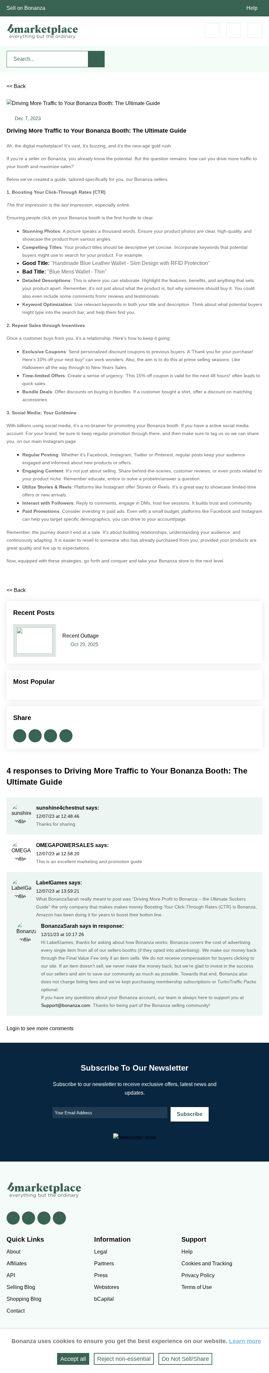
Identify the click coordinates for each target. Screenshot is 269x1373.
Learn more (245, 1341)
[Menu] (255, 30)
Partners (104, 1263)
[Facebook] (13, 1218)
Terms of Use (196, 1287)
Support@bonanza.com (65, 1005)
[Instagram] (59, 1218)
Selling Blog (21, 1287)
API (11, 1275)
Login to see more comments (40, 1028)
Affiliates (17, 1263)
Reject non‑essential (124, 1359)
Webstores (106, 1287)
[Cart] (212, 30)
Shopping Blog (24, 1299)
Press (101, 1275)
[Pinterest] (44, 1218)
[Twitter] (28, 1218)
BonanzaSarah (59, 926)
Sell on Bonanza (26, 8)
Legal (100, 1251)
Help (252, 8)
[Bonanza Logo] (43, 31)
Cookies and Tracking (206, 1263)
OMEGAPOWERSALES (65, 845)
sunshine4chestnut (60, 808)
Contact (16, 1311)
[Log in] (233, 30)
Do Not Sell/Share (185, 1359)
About (13, 1251)
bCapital (104, 1299)
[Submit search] (96, 59)
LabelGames (51, 882)
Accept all (73, 1359)
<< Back (16, 86)
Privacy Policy (198, 1275)
